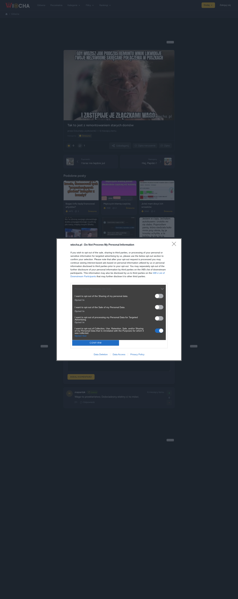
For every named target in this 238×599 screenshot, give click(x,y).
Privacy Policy (137, 354)
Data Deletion (101, 354)
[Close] (175, 245)
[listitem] (119, 289)
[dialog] (119, 300)
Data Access (119, 354)
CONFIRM (96, 343)
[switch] (159, 296)
